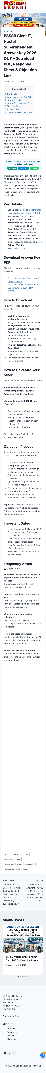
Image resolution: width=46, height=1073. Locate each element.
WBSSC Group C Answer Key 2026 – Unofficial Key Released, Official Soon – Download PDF (34, 891)
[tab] (18, 976)
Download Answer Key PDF (18, 97)
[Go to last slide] (6, 950)
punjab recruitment (12, 869)
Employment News (12, 1016)
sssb (25, 869)
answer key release (21, 854)
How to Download (14, 100)
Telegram (23, 168)
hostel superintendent (13, 864)
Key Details (11, 94)
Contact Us (12, 1032)
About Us (11, 1028)
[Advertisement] (23, 757)
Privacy (10, 1035)
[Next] (39, 950)
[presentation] (23, 938)
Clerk (22, 216)
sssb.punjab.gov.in (16, 248)
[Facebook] (5, 1053)
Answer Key (9, 31)
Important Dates (13, 109)
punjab (32, 242)
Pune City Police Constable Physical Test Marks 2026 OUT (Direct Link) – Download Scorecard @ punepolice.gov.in (12, 892)
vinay (8, 81)
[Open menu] (41, 4)
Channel (12, 168)
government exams (13, 859)
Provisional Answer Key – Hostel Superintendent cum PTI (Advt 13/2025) (23, 287)
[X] (9, 1053)
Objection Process (14, 106)
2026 (7, 854)
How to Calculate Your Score (19, 103)
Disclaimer (12, 1039)
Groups (34, 168)
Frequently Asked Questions (18, 112)
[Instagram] (14, 1053)
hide (23, 89)
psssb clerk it (30, 864)
